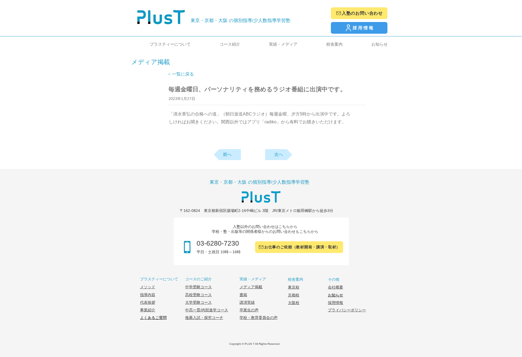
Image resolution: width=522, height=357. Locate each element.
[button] (160, 44)
